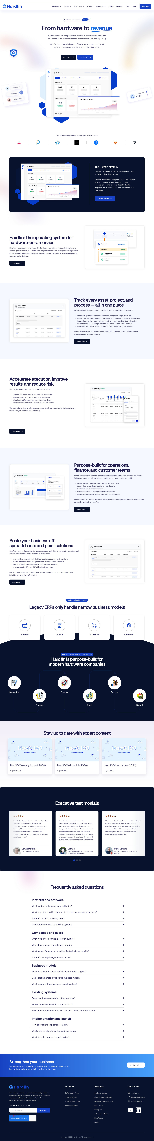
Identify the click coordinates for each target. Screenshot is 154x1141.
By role (66, 6)
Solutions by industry (72, 1101)
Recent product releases (103, 1097)
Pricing (111, 6)
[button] (74, 860)
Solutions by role (71, 1097)
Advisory (90, 6)
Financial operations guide (103, 1101)
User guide (98, 1110)
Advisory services (71, 1105)
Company (119, 6)
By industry (78, 6)
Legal (96, 1122)
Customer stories (100, 1093)
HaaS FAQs (98, 1105)
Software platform (72, 1093)
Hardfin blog (98, 1118)
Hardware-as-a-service (76, 20)
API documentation (101, 1114)
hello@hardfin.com (138, 1097)
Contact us (135, 1093)
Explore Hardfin (103, 199)
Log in (134, 6)
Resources (100, 6)
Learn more (67, 57)
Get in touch (145, 6)
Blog (127, 6)
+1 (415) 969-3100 (137, 1101)
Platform (55, 6)
